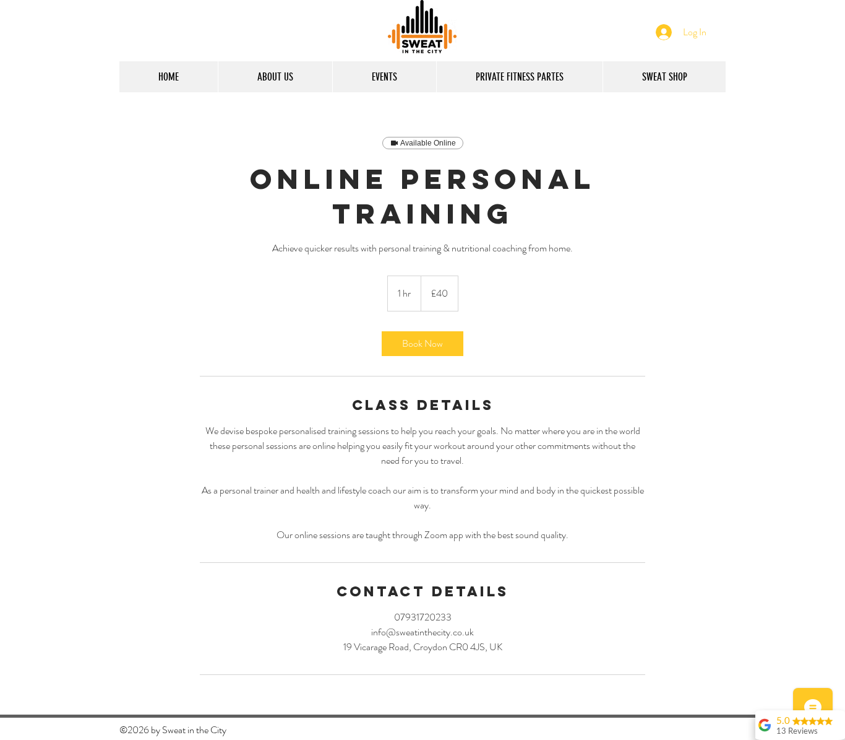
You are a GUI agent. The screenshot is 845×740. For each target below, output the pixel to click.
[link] (422, 343)
